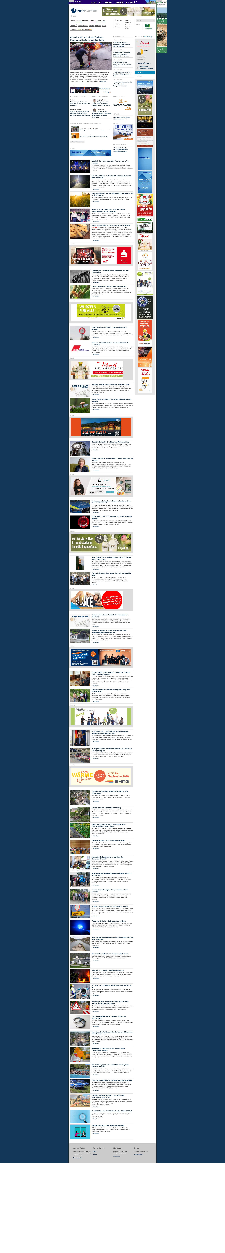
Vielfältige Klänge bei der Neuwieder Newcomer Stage (110, 384)
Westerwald (76, 29)
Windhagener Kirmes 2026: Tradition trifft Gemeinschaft (95, 130)
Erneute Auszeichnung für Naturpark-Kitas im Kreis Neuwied (110, 891)
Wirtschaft (85, 20)
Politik (78, 20)
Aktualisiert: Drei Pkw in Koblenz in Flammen (108, 970)
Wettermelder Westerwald (146, 68)
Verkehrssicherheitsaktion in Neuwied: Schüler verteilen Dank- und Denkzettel (111, 502)
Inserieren (127, 20)
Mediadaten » (117, 1156)
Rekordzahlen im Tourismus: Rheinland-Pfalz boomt (110, 954)
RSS (94, 1151)
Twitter (95, 1154)
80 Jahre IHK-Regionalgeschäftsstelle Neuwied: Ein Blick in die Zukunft (111, 874)
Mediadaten (128, 22)
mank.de (140, 72)
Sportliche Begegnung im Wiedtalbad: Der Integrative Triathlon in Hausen (110, 1066)
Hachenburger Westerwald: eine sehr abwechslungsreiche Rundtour (80, 103)
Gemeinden (98, 25)
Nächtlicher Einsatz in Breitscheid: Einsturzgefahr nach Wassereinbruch (111, 177)
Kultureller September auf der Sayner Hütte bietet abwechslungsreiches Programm (109, 631)
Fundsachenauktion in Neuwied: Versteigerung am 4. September (110, 616)
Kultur (98, 20)
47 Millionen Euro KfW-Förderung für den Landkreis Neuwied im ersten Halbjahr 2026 (110, 732)
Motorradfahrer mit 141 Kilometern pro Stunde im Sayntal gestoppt (121, 44)
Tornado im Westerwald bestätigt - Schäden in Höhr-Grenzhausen (110, 792)
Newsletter (117, 27)
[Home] (71, 16)
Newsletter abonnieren (120, 119)
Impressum (128, 27)
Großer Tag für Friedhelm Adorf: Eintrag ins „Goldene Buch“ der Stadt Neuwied (111, 673)
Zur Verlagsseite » (78, 1158)
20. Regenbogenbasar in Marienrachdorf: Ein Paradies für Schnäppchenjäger (112, 750)
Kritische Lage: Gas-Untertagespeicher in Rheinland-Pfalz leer (112, 986)
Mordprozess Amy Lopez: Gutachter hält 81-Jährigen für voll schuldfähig (101, 103)
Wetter (104, 25)
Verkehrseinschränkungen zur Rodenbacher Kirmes (110, 906)
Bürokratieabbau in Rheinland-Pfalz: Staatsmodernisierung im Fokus (112, 459)
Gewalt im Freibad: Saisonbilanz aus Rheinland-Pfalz (110, 442)
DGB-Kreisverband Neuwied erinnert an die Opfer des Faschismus (110, 344)
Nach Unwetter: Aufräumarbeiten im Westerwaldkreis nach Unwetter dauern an (112, 1033)
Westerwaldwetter (143, 66)
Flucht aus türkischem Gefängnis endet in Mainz (109, 921)
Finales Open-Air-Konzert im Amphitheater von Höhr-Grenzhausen (110, 272)
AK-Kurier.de (118, 23)
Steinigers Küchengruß (120, 151)
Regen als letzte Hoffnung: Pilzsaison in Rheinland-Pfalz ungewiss (111, 400)
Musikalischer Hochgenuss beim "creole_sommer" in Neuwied (110, 162)
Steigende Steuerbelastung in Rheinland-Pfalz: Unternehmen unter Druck (108, 1096)
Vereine (92, 20)
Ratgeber (91, 25)
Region (73, 20)
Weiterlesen (103, 81)
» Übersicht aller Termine (77, 142)
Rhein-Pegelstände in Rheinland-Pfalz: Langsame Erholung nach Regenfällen (112, 938)
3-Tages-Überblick (144, 63)
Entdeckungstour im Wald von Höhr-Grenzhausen (109, 286)
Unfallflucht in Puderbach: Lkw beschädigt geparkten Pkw (122, 74)
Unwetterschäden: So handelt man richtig (106, 808)
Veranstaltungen (83, 25)
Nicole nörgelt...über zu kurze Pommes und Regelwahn (111, 225)
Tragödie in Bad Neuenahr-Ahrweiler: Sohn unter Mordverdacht (109, 1017)
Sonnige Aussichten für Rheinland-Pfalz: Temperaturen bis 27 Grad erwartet (112, 194)
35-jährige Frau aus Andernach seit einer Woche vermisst (122, 64)
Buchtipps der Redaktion (121, 149)
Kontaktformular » (138, 1154)
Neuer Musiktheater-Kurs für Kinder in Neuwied (108, 840)
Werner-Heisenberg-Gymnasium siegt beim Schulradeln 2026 (111, 574)
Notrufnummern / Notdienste (122, 117)
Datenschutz (128, 25)
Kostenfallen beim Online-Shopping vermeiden (108, 1125)
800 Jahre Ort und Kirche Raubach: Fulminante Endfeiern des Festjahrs (87, 38)
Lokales (73, 25)
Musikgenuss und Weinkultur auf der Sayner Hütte (93, 136)
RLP (103, 20)
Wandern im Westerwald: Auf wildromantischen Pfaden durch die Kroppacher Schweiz (80, 113)
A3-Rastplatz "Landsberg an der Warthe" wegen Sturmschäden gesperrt (108, 1049)
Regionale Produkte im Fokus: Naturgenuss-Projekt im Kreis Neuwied (111, 691)
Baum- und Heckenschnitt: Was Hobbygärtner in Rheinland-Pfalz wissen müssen (109, 825)
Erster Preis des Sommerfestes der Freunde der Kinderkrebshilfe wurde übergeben (108, 210)
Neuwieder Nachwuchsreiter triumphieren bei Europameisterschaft (122, 84)
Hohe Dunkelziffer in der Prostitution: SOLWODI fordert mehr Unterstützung (111, 558)
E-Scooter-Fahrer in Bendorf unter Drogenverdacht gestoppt (109, 328)
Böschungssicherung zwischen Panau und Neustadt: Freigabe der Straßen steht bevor (110, 1002)
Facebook (119, 20)
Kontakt (127, 29)
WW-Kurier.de (118, 25)
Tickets (138, 24)
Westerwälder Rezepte (120, 148)
